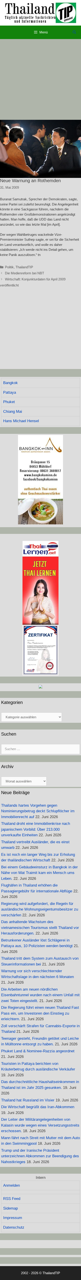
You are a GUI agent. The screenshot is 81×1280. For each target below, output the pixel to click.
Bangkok (10, 383)
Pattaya (9, 392)
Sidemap (10, 1208)
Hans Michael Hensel (21, 421)
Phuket (9, 402)
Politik (9, 267)
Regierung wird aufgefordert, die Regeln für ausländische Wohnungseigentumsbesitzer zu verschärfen (39, 909)
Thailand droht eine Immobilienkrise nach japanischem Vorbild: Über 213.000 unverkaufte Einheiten (35, 829)
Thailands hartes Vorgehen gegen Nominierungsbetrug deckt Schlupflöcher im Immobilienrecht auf (37, 811)
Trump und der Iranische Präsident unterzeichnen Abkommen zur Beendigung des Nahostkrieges (40, 1156)
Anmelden (11, 1185)
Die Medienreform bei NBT (24, 273)
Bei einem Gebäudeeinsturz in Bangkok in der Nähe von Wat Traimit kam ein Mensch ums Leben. (39, 873)
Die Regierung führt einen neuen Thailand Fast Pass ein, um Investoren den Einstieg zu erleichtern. (40, 1013)
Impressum (12, 1218)
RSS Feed (11, 1199)
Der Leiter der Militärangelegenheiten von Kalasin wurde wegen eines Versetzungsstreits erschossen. (40, 1125)
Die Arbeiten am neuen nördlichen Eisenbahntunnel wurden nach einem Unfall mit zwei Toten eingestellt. (40, 995)
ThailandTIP (24, 267)
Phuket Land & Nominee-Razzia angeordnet (37, 1051)
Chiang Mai (12, 411)
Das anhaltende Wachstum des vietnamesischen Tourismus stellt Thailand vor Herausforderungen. (40, 927)
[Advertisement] (40, 79)
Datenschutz (13, 1227)
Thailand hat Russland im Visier (27, 1100)
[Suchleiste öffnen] (74, 32)
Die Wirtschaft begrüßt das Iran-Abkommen (37, 1107)
